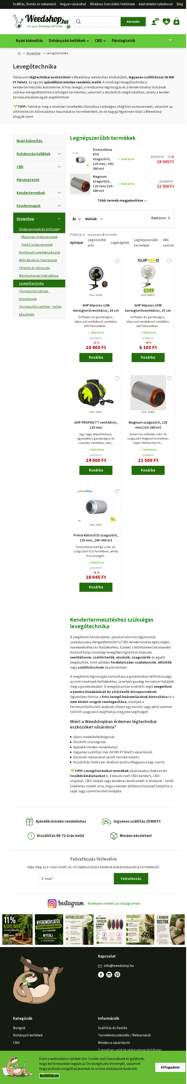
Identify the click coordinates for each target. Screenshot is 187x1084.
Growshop (23, 219)
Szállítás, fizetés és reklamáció (32, 4)
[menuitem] (27, 41)
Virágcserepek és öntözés (37, 229)
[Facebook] (99, 974)
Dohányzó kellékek (26, 1034)
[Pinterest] (118, 976)
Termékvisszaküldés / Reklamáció (122, 1034)
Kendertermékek (29, 193)
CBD (18, 167)
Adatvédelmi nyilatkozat (154, 4)
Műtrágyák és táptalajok (36, 260)
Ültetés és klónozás (32, 267)
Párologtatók (26, 180)
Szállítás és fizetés (111, 1027)
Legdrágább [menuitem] (118, 242)
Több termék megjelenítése (118, 200)
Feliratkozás (129, 878)
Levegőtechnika (29, 283)
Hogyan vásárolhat (71, 4)
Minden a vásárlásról (112, 1042)
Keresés (131, 21)
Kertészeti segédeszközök (37, 252)
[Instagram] (108, 974)
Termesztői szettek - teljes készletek (38, 310)
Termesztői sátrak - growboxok (32, 295)
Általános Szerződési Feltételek (110, 4)
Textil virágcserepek (35, 244)
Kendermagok (27, 206)
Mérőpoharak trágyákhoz (37, 275)
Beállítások (47, 1075)
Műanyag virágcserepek (37, 236)
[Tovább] (165, 40)
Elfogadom (168, 1067)
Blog (178, 4)
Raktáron (158, 218)
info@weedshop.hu (117, 965)
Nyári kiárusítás (28, 141)
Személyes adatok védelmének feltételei (128, 1049)
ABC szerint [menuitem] (166, 242)
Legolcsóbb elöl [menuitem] (95, 242)
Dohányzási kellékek (32, 154)
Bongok (17, 1027)
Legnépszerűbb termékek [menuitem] (144, 242)
